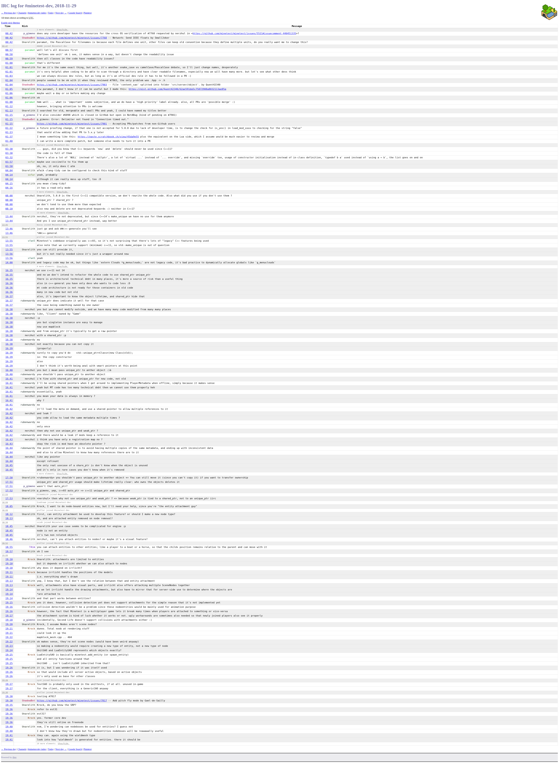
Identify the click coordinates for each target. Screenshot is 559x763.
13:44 (9, 216)
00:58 (9, 54)
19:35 (9, 705)
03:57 (9, 161)
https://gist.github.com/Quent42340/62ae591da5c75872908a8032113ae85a (177, 89)
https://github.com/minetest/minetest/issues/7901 (72, 123)
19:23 (9, 646)
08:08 (9, 195)
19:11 (9, 572)
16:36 (9, 283)
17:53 (5, 494)
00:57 (9, 50)
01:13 (9, 110)
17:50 (9, 477)
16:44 (9, 448)
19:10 (9, 559)
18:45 (9, 526)
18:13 (9, 518)
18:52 (5, 543)
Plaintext (88, 13)
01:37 (9, 136)
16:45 (9, 465)
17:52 (9, 490)
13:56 (9, 254)
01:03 (9, 76)
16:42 (9, 409)
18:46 (9, 539)
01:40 (9, 141)
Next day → (61, 13)
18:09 (5, 510)
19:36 (9, 709)
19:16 (9, 607)
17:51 (9, 482)
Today (51, 13)
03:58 (9, 166)
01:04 (9, 80)
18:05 (9, 506)
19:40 (9, 726)
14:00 (9, 262)
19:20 (9, 624)
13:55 (9, 240)
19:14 (9, 589)
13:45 (5, 225)
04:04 (9, 170)
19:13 (9, 580)
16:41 (9, 378)
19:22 (9, 637)
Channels (22, 13)
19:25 (9, 654)
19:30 (5, 692)
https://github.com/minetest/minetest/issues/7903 (72, 84)
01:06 (9, 93)
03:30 (9, 149)
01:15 (9, 115)
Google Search (75, 13)
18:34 (5, 522)
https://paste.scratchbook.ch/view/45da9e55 (108, 136)
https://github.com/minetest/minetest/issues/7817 (72, 700)
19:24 (9, 650)
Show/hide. (62, 30)
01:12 (9, 106)
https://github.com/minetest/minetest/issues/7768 (72, 37)
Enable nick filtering (10, 23)
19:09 (5, 555)
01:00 (9, 63)
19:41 (9, 735)
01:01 (9, 67)
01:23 (9, 132)
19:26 (9, 667)
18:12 (9, 514)
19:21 (9, 628)
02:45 (5, 145)
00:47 (5, 46)
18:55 (9, 547)
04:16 (9, 187)
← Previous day (8, 13)
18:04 (5, 502)
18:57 (9, 551)
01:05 (9, 89)
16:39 (9, 348)
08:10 (9, 208)
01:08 (9, 102)
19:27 (9, 684)
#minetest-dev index (37, 13)
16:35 (9, 270)
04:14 (9, 174)
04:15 (9, 183)
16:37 (9, 296)
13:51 (5, 237)
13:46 (9, 228)
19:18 (9, 620)
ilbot (14, 757)
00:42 (9, 33)
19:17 (9, 615)
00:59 (9, 58)
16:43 (9, 439)
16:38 (9, 309)
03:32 (9, 157)
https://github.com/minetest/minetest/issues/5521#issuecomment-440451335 (244, 33)
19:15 (9, 602)
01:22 (9, 128)
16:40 (9, 370)
